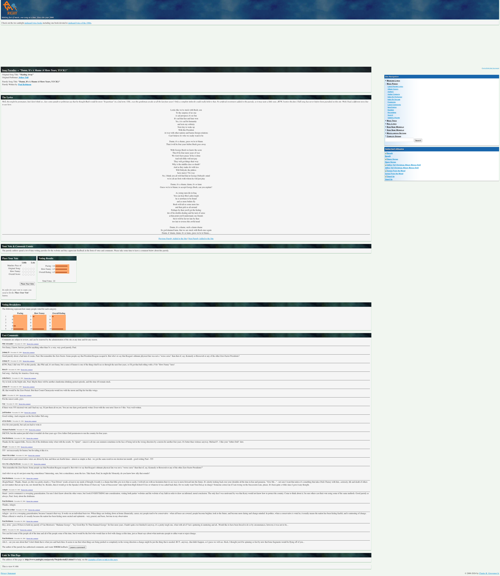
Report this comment (33, 344)
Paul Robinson (24, 84)
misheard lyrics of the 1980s (79, 22)
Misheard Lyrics (393, 81)
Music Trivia (392, 121)
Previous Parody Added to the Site (173, 238)
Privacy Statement (8, 573)
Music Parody (392, 84)
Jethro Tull (23, 77)
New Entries (392, 107)
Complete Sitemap (394, 136)
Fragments (392, 102)
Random (391, 110)
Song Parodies (9, 70)
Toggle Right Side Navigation (490, 68)
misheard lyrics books (33, 22)
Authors (391, 92)
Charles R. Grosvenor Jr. (489, 573)
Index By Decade (394, 100)
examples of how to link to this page (103, 559)
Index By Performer (395, 97)
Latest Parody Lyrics (395, 87)
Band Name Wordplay (395, 127)
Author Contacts (394, 94)
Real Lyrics (391, 124)
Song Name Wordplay (395, 130)
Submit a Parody (394, 118)
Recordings (392, 113)
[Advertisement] (250, 46)
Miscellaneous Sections (396, 133)
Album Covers (393, 89)
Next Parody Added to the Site (201, 238)
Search (390, 115)
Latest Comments (394, 105)
